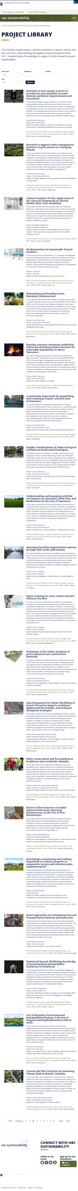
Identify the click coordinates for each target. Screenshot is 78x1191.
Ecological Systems (54, 483)
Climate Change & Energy (57, 132)
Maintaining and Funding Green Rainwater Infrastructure (45, 295)
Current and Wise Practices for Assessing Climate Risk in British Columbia (50, 1072)
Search (30, 82)
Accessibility (38, 1187)
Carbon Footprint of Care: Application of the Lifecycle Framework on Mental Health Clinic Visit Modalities (49, 201)
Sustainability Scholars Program (27, 26)
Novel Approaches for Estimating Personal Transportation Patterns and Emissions (51, 916)
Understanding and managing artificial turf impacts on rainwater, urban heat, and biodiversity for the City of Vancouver (51, 499)
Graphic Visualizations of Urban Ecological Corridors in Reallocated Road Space (51, 448)
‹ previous (19, 1121)
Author (48, 71)
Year (3, 79)
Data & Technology (54, 434)
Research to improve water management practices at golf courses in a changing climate (50, 147)
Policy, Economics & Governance (37, 239)
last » (68, 1121)
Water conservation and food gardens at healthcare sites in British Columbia (49, 760)
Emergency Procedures (8, 1187)
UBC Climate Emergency (38, 12)
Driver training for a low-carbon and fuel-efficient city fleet (50, 597)
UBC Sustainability (15, 1145)
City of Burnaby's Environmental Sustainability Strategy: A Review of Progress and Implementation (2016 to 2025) (48, 1019)
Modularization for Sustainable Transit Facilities (49, 250)
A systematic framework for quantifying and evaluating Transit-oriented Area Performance (50, 399)
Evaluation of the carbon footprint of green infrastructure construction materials (48, 654)
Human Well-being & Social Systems (58, 185)
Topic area (5, 71)
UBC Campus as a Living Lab (14, 12)
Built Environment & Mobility (36, 132)
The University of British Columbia (46, 3)
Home (3, 26)
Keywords (27, 71)
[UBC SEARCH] (76, 2)
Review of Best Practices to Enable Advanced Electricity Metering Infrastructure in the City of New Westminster (46, 811)
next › (61, 1121)
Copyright (30, 1187)
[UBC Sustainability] (15, 18)
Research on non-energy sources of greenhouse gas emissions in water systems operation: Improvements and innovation (49, 94)
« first (9, 1121)
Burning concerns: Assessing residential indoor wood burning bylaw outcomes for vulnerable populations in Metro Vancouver (50, 348)
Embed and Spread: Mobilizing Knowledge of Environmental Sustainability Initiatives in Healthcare (51, 964)
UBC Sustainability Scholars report (56, 134)
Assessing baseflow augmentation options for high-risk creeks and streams (51, 548)
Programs (10, 26)
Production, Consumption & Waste (38, 187)
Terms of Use (21, 1187)
